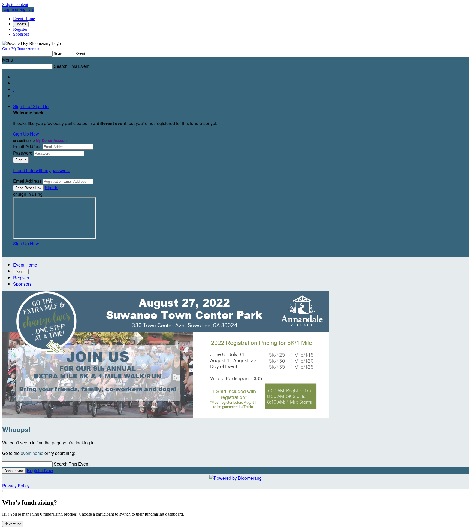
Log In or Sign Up (18, 9)
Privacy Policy (16, 485)
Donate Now (13, 471)
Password (22, 153)
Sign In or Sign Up (31, 106)
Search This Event (69, 53)
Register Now (40, 470)
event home (32, 453)
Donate (20, 24)
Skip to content (15, 4)
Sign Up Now (26, 134)
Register (20, 29)
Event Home (24, 18)
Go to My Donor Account (21, 49)
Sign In (51, 187)
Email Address (27, 146)
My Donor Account (52, 140)
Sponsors (21, 34)
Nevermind (12, 524)
